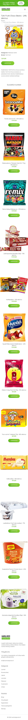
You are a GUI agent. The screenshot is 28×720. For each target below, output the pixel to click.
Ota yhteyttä (4, 700)
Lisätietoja (7, 63)
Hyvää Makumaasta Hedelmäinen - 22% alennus (14, 344)
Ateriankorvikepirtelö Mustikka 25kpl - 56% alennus (14, 616)
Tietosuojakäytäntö (6, 706)
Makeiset (10, 52)
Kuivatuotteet (4, 672)
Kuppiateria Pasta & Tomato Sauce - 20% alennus (14, 570)
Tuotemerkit (4, 684)
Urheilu (3, 687)
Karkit (15, 52)
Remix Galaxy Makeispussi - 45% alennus (14, 209)
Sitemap (3, 708)
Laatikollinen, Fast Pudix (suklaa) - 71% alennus (14, 524)
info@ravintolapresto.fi (7, 660)
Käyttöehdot (4, 703)
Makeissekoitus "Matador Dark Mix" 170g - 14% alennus (14, 164)
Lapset (3, 675)
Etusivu (3, 20)
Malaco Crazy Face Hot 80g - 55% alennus (14, 390)
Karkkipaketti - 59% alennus (14, 299)
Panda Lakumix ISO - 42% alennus (14, 119)
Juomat (3, 669)
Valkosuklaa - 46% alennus (14, 479)
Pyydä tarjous (21, 3)
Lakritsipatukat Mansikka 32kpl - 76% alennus (14, 254)
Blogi (2, 697)
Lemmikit (3, 678)
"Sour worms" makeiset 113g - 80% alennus (14, 434)
